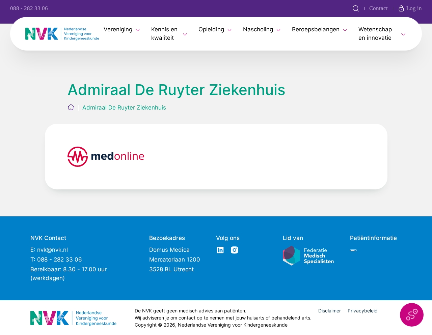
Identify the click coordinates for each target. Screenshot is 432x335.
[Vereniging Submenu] (137, 29)
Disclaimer (329, 310)
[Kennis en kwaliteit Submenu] (185, 33)
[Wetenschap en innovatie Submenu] (403, 33)
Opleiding (211, 29)
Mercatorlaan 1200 (174, 259)
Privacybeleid (363, 310)
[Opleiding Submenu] (229, 29)
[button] (412, 315)
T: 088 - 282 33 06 (56, 259)
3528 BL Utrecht (171, 269)
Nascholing (258, 29)
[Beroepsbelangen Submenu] (345, 29)
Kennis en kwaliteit (164, 33)
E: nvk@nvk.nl (49, 249)
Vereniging (118, 29)
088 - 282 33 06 (29, 8)
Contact (378, 8)
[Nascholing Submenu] (278, 29)
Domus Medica (169, 249)
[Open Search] (355, 8)
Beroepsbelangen (316, 29)
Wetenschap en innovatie (375, 33)
